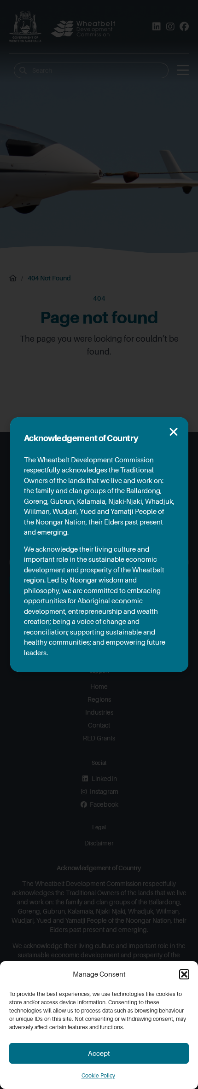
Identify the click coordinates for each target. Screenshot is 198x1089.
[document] (99, 544)
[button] (184, 974)
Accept (99, 1053)
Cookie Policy (98, 1075)
